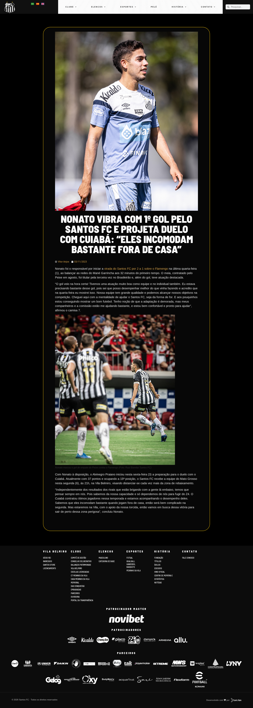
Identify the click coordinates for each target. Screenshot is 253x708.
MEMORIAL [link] (75, 582)
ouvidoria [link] (75, 597)
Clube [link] (69, 7)
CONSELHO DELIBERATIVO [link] (81, 561)
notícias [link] (158, 582)
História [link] (178, 7)
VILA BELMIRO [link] (76, 568)
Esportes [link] (126, 7)
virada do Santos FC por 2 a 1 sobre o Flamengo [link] (136, 268)
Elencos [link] (97, 7)
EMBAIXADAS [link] (76, 589)
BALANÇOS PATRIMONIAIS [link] (81, 565)
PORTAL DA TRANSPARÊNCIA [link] (82, 600)
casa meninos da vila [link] (80, 579)
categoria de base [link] (107, 561)
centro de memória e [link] (163, 575)
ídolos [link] (157, 565)
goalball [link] (130, 561)
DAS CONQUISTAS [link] (77, 586)
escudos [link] (158, 568)
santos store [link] (49, 565)
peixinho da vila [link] (133, 570)
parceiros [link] (75, 593)
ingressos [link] (47, 561)
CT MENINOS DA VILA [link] (79, 575)
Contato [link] (206, 7)
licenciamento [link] (49, 568)
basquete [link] (130, 567)
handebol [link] (130, 564)
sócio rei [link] (47, 558)
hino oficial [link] (159, 572)
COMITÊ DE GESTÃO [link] (78, 558)
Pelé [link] (154, 7)
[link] (10, 7)
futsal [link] (129, 558)
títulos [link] (157, 561)
